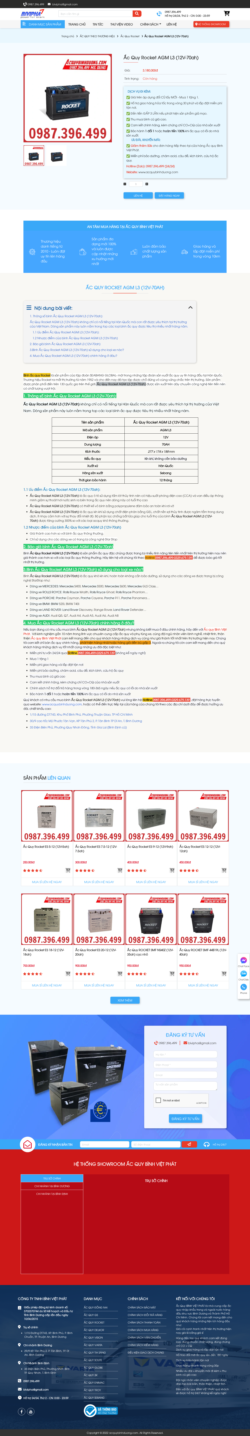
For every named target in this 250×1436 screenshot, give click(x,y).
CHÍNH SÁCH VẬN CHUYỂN (144, 1337)
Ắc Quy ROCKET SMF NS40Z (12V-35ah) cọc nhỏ (150, 952)
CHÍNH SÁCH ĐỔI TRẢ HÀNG (145, 1315)
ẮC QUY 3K (90, 1375)
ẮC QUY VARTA (93, 1345)
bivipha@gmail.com (65, 4)
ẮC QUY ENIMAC (94, 1382)
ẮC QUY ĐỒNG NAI (95, 1307)
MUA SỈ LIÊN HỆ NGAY (47, 882)
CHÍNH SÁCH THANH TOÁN (144, 1322)
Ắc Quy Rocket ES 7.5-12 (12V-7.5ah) (96, 848)
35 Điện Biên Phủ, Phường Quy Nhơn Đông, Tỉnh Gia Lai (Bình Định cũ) (78, 727)
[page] (21, 1411)
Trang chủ (76, 24)
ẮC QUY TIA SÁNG (95, 1352)
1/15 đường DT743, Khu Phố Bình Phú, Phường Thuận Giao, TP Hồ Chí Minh (81, 714)
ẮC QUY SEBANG (94, 1397)
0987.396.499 (36, 4)
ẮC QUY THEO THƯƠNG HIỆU (97, 36)
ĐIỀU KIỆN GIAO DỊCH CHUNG (146, 1352)
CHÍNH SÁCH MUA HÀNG (143, 1330)
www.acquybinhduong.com (158, 172)
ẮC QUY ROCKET (94, 1322)
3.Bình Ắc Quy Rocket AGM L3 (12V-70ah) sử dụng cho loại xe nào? (77, 350)
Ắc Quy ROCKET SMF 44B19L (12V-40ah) (203, 952)
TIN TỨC (98, 24)
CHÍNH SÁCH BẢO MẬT (142, 1307)
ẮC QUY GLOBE (93, 1367)
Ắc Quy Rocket (129, 36)
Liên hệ (172, 24)
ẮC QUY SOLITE (93, 1360)
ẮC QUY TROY (92, 1390)
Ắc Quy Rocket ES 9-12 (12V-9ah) (150, 846)
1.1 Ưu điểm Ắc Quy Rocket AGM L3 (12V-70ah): (66, 332)
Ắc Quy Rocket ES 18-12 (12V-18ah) (43, 952)
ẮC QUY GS (91, 1315)
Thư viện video (122, 24)
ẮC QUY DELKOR (94, 1330)
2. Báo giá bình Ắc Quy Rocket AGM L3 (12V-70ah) (65, 344)
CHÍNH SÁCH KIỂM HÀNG (143, 1345)
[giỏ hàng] (226, 13)
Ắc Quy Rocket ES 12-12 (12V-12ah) (199, 848)
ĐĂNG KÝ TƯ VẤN (185, 1118)
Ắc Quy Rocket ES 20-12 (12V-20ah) (95, 952)
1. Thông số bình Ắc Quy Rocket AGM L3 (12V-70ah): (66, 316)
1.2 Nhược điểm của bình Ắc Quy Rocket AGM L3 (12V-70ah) (75, 338)
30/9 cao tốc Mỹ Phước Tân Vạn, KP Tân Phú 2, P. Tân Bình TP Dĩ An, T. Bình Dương (86, 721)
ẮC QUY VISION (93, 1337)
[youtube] (30, 1411)
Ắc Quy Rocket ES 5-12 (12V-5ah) (46, 846)
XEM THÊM (125, 1000)
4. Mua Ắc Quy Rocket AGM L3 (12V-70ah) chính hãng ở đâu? (73, 356)
